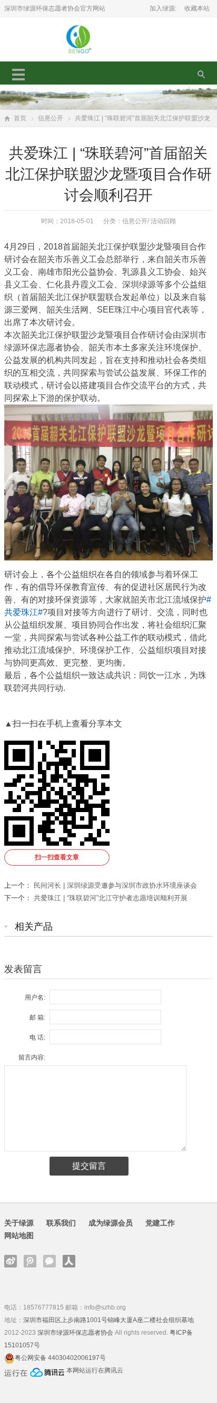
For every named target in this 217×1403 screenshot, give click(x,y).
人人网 (69, 1261)
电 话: (37, 1037)
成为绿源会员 (110, 1223)
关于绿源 (19, 1223)
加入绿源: (163, 8)
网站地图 (19, 1235)
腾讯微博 (30, 1261)
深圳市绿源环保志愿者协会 (75, 1332)
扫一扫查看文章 (57, 857)
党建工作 (160, 1223)
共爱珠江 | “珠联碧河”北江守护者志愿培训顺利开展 (111, 898)
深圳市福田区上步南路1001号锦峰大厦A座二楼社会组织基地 (108, 1320)
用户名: (35, 997)
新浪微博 (10, 1261)
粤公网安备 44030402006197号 (60, 1358)
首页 (20, 118)
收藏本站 (197, 8)
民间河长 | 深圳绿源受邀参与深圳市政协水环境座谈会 (115, 885)
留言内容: (31, 1057)
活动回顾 (163, 221)
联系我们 (61, 1223)
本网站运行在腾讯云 (94, 1370)
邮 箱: (37, 1017)
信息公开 (50, 118)
